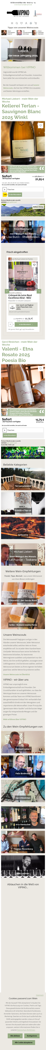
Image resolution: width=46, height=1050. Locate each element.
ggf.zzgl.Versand (12, 202)
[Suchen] (17, 23)
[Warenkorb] (35, 23)
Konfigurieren (32, 1036)
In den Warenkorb (15, 194)
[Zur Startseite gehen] (18, 13)
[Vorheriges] (7, 291)
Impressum (40, 995)
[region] (23, 291)
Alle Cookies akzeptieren (23, 1042)
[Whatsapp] (31, 23)
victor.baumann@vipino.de (23, 5)
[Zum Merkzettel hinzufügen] (40, 125)
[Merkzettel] (21, 23)
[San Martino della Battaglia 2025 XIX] (23, 276)
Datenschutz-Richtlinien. (26, 1030)
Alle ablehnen (15, 1036)
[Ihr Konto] (26, 23)
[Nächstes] (39, 291)
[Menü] (12, 23)
